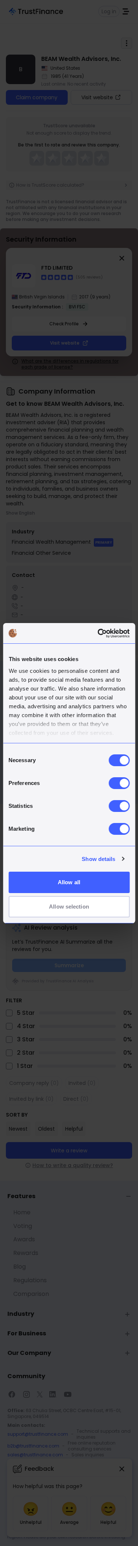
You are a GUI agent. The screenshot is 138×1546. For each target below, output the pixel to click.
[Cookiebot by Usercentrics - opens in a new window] (98, 633)
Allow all (69, 882)
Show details (98, 859)
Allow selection (69, 906)
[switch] (119, 783)
